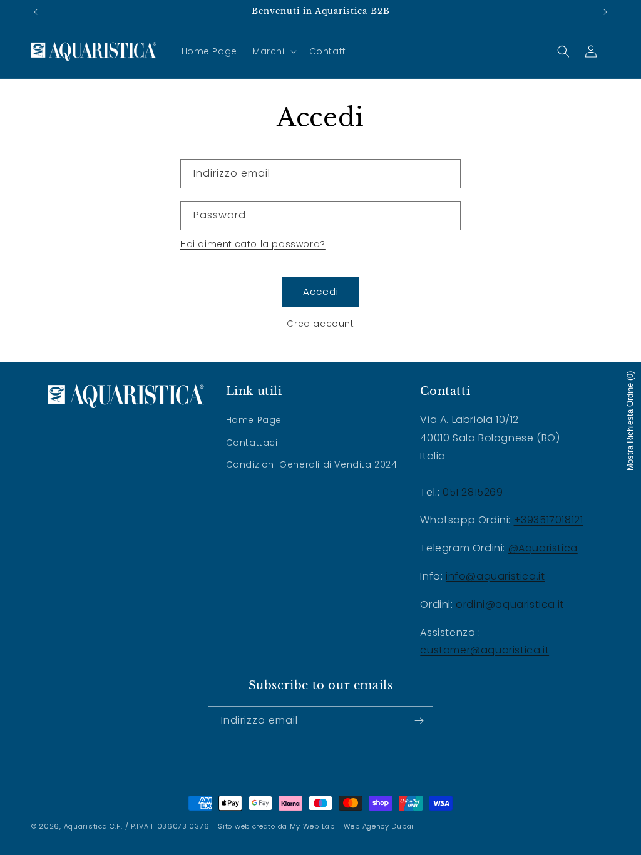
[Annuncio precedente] (35, 12)
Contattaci (252, 442)
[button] (273, 51)
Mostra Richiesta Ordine (630, 421)
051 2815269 (473, 492)
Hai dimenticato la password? (253, 244)
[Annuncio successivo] (605, 12)
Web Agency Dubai (379, 826)
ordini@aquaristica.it (510, 604)
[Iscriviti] (419, 720)
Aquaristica (86, 826)
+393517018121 (548, 520)
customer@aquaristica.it (484, 650)
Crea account (320, 323)
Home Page (254, 420)
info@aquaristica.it (495, 576)
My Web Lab (312, 826)
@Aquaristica (543, 548)
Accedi (321, 291)
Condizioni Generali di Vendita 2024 (311, 464)
